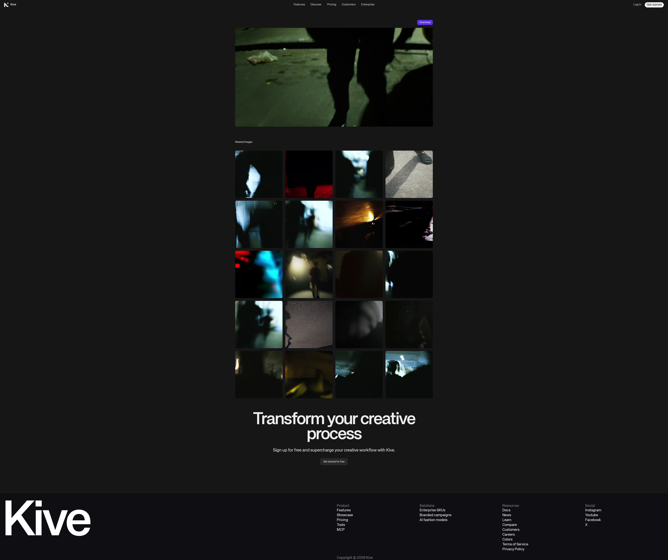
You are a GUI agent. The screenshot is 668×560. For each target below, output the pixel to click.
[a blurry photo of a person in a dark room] (409, 274)
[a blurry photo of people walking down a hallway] (259, 324)
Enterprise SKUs (432, 510)
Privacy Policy (513, 549)
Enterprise (367, 4)
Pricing (331, 4)
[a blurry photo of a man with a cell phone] (309, 374)
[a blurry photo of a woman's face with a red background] (259, 274)
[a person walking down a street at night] (409, 224)
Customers (349, 4)
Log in (637, 4)
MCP (341, 530)
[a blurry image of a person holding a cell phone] (359, 324)
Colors (507, 539)
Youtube (591, 515)
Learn (506, 520)
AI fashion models (433, 520)
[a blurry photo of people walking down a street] (309, 224)
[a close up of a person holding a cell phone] (409, 324)
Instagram (593, 510)
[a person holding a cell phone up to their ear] (359, 224)
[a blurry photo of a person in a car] (409, 374)
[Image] (409, 174)
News (506, 515)
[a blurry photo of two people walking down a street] (359, 174)
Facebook (593, 520)
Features (299, 4)
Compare (509, 525)
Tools (341, 525)
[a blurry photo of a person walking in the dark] (259, 174)
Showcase (345, 515)
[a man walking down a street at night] (309, 174)
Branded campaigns (435, 515)
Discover (316, 4)
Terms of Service (515, 544)
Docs (506, 510)
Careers (508, 535)
